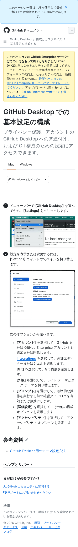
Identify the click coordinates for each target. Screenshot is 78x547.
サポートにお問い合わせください (29, 492)
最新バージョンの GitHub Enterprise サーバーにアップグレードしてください (38, 83)
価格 (24, 527)
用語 (37, 522)
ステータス (10, 527)
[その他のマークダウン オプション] (45, 179)
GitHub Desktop (21, 39)
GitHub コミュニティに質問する (28, 486)
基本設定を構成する (23, 43)
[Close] (66, 6)
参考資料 (13, 440)
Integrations (26, 358)
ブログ (7, 531)
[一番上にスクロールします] (69, 538)
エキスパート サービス (45, 527)
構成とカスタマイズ (49, 39)
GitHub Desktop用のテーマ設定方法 (38, 451)
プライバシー (52, 522)
